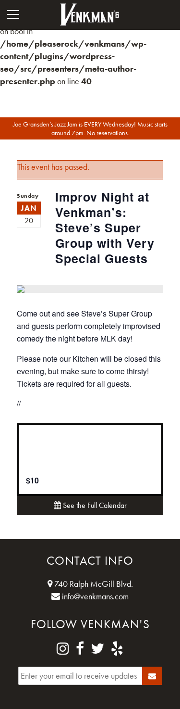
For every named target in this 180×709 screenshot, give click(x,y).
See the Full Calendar (94, 505)
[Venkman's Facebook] (80, 649)
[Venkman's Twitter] (97, 649)
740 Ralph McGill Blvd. (92, 583)
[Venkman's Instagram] (63, 649)
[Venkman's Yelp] (117, 649)
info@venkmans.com (94, 596)
